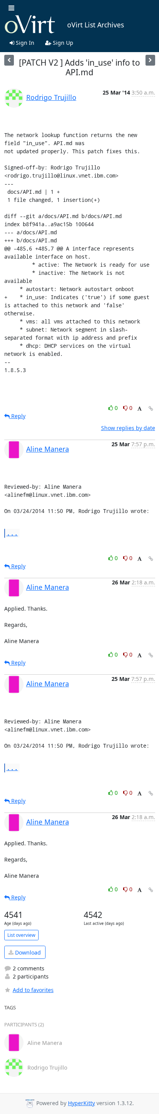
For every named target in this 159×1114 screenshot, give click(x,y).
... (12, 533)
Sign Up (62, 42)
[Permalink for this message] (151, 408)
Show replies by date (128, 428)
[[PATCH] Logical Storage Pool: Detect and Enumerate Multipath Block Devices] (9, 60)
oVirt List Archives (95, 24)
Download (27, 952)
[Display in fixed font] (139, 409)
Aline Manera (47, 449)
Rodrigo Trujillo (51, 97)
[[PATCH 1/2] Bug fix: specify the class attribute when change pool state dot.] (150, 60)
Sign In (24, 42)
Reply (17, 416)
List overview (21, 935)
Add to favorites (33, 990)
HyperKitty (81, 1103)
